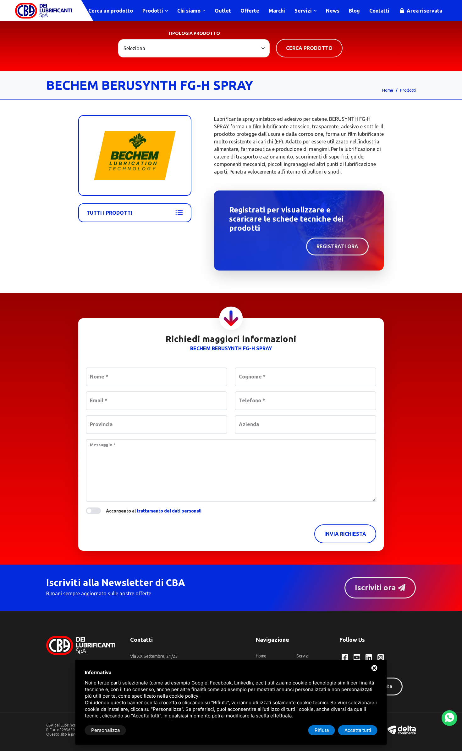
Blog (354, 10)
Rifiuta (322, 730)
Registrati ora (337, 246)
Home (387, 90)
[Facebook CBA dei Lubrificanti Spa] (345, 657)
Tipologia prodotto (194, 33)
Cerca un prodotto (110, 10)
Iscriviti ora (376, 587)
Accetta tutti (357, 730)
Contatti (379, 10)
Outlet (223, 10)
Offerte (249, 10)
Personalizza (105, 730)
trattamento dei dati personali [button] (169, 510)
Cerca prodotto (309, 48)
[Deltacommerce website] (402, 729)
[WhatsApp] (449, 718)
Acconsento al (153, 510)
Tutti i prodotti (109, 213)
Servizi (303, 10)
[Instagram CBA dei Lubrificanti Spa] (381, 657)
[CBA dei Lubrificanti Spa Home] (43, 10)
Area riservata (423, 10)
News (332, 10)
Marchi (277, 10)
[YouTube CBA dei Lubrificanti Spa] (357, 657)
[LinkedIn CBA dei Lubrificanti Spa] (369, 657)
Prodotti (153, 10)
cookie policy (183, 696)
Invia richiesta (345, 534)
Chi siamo (189, 10)
